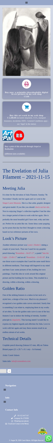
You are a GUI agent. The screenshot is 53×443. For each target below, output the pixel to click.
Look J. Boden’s (34, 245)
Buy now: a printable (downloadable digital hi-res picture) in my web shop (26, 93)
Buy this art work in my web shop (26, 115)
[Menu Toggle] (26, 2)
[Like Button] (3, 371)
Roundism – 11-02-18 (35, 257)
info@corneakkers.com (21, 361)
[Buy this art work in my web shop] (26, 107)
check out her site (42, 207)
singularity (16, 320)
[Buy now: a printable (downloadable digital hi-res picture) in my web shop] (26, 84)
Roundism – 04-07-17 (25, 253)
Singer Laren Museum (12, 203)
